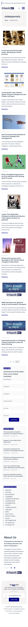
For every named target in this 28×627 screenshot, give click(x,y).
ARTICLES (8, 492)
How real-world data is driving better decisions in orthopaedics (13, 475)
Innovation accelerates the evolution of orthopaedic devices (13, 449)
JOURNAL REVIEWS (10, 507)
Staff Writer (6, 436)
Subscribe (14, 420)
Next (17, 361)
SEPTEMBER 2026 (10, 520)
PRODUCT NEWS (10, 516)
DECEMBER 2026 (10, 503)
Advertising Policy (17, 611)
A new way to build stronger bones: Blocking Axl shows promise (14, 466)
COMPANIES (9, 497)
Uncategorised (9, 522)
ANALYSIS (8, 490)
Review (7, 518)
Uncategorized (9, 525)
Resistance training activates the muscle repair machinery (14, 458)
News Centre (9, 514)
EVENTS (7, 505)
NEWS (7, 512)
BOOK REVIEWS (10, 494)
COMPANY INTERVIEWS (12, 499)
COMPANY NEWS (10, 501)
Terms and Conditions (14, 613)
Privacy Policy (9, 611)
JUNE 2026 (8, 510)
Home (6, 20)
